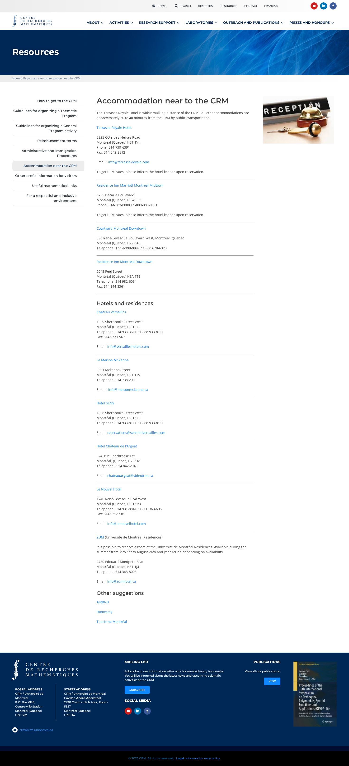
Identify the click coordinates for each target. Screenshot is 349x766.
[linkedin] (323, 6)
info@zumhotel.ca (121, 581)
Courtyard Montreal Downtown (121, 228)
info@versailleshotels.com (128, 346)
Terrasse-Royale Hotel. (114, 127)
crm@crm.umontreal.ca (36, 730)
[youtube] (314, 6)
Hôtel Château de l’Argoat (117, 446)
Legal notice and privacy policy (198, 758)
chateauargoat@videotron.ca (130, 475)
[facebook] (333, 6)
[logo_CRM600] (32, 16)
